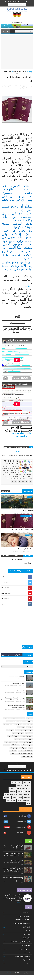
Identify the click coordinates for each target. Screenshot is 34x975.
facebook (6, 555)
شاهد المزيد (5, 491)
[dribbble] (16, 2)
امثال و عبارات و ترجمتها (18, 724)
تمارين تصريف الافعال (18, 733)
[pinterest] (21, 2)
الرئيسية (30, 71)
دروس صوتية (18, 739)
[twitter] (26, 2)
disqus (17, 555)
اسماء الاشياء (21, 718)
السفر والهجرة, (23, 87)
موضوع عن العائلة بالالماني (18, 683)
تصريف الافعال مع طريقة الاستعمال (24, 730)
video (13, 754)
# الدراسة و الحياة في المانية (21, 447)
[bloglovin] (18, 2)
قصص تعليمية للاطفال (27, 745)
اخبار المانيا (29, 496)
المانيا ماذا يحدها (28, 510)
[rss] (13, 2)
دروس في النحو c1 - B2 (26, 742)
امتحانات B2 (29, 724)
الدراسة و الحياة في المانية (19, 71)
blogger (28, 555)
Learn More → (18, 902)
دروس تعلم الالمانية (27, 739)
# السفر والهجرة (8, 447)
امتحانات (21, 721)
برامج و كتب (7, 724)
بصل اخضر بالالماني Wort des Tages (14, 853)
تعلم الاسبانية (10, 730)
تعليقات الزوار (6, 655)
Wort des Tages (27, 757)
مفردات (30, 748)
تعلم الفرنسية (29, 733)
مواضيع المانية (23, 748)
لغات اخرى (6, 745)
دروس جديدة (27, 655)
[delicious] (5, 2)
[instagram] (8, 2)
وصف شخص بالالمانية (20, 690)
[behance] (11, 2)
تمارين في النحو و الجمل (26, 736)
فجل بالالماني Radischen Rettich (17, 676)
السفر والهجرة (7, 71)
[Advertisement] (17, 52)
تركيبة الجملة (21, 727)
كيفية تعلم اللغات (15, 745)
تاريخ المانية (29, 727)
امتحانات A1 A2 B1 (12, 721)
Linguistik (13, 751)
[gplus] (24, 2)
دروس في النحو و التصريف (11, 742)
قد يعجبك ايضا (28, 491)
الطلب (28, 285)
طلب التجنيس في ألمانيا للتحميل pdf (22, 529)
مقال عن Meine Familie (17, 860)
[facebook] (29, 2)
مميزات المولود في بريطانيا (25, 548)
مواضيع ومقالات (14, 748)
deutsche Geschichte (25, 751)
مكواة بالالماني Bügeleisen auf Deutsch (13, 845)
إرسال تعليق (27, 563)
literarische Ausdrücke (24, 754)
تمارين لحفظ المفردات (13, 736)
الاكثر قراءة (17, 655)
